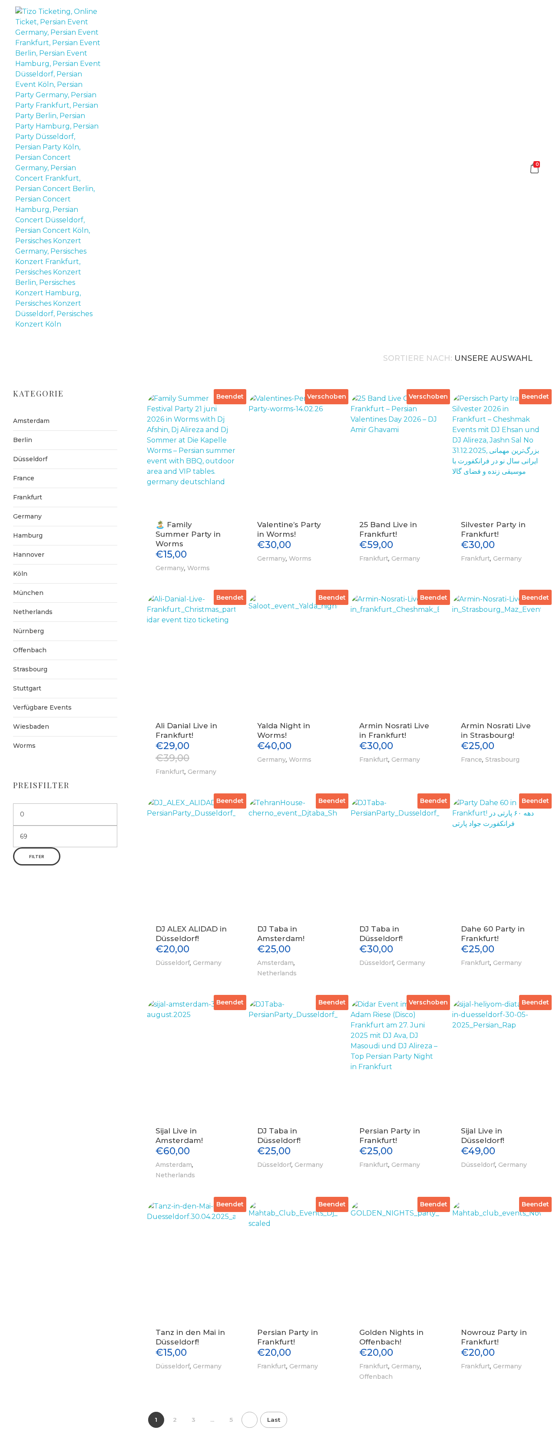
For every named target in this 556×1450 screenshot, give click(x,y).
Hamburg (28, 535)
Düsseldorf (173, 963)
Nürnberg (28, 631)
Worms (198, 568)
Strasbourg (502, 759)
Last (273, 1419)
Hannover (28, 554)
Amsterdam (275, 963)
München (28, 593)
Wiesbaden (31, 726)
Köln (20, 574)
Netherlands (277, 973)
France (471, 759)
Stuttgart (27, 688)
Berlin (22, 440)
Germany (170, 568)
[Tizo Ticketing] (58, 168)
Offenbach (376, 1377)
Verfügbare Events (42, 707)
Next (250, 1420)
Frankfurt (373, 558)
